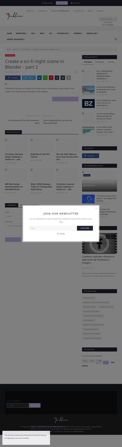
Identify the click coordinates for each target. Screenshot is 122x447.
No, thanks (61, 233)
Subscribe (85, 228)
